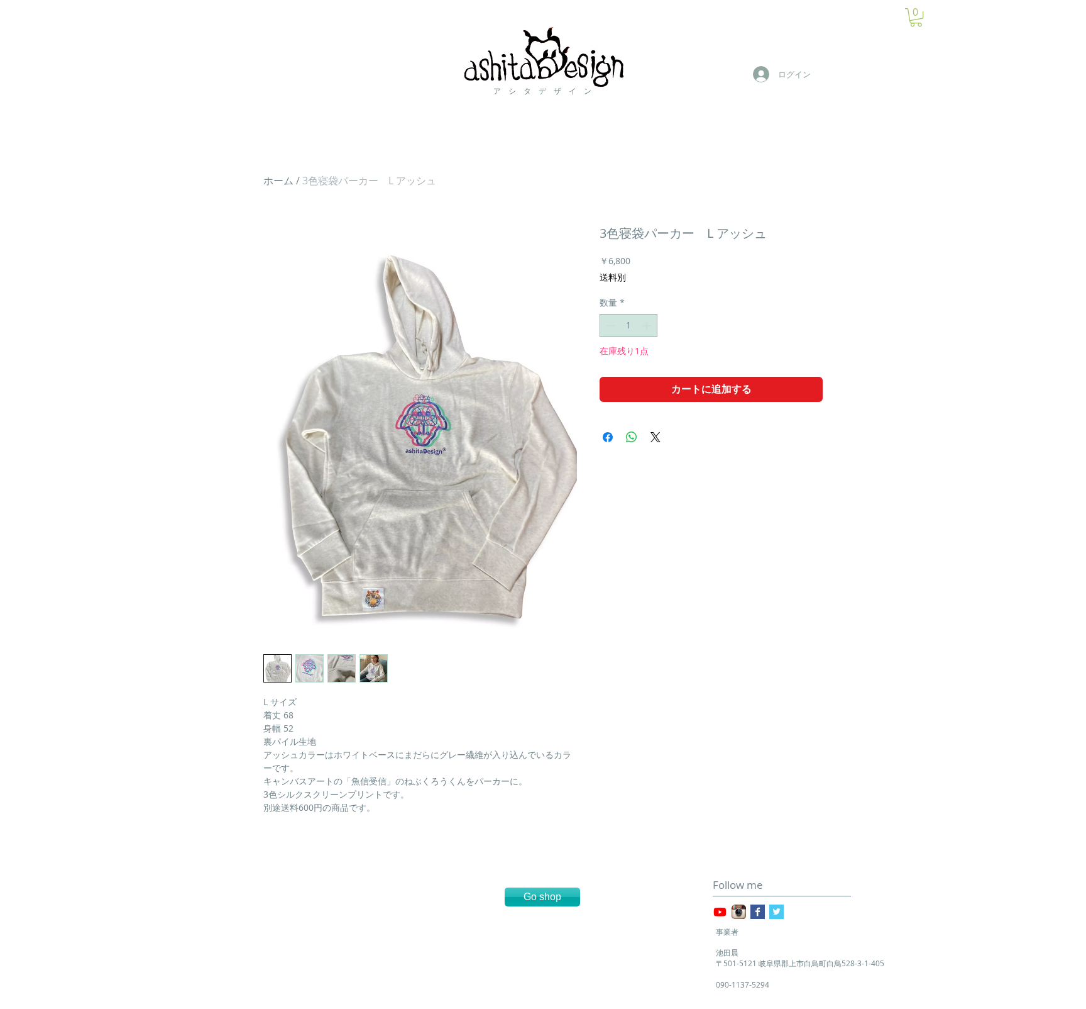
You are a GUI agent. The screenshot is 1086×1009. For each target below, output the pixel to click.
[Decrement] (609, 326)
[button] (916, 17)
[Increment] (647, 326)
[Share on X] (655, 437)
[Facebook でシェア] (607, 437)
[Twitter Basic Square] (776, 912)
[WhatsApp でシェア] (631, 437)
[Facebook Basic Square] (757, 912)
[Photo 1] (739, 912)
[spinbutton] (628, 326)
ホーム (278, 180)
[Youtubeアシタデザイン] (720, 912)
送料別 (613, 277)
